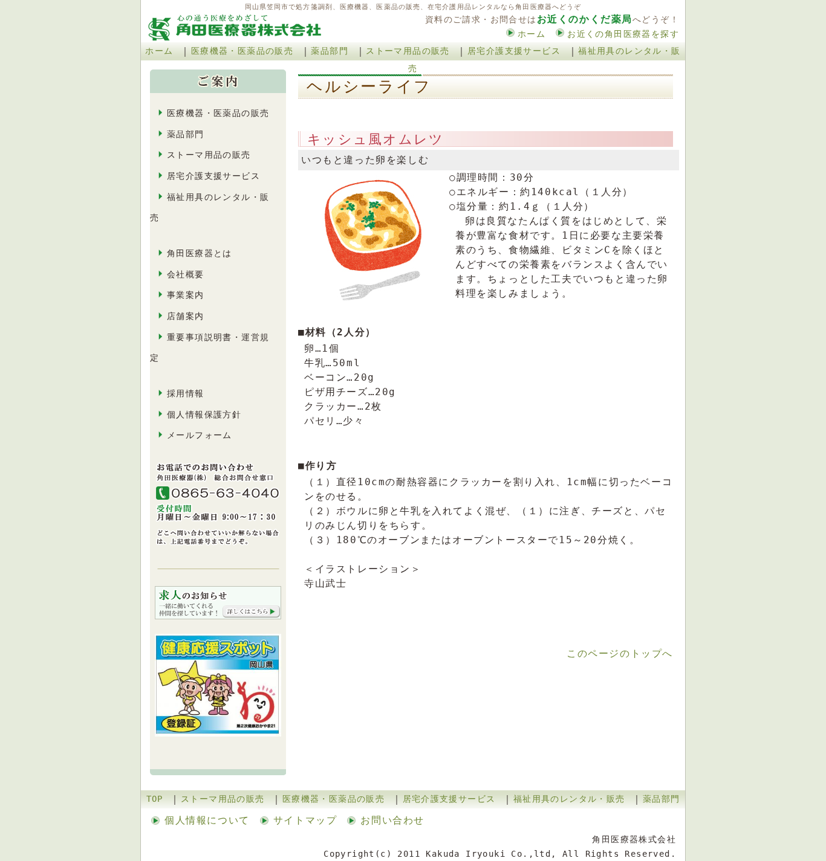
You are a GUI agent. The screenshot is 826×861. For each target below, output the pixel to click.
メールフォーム (199, 435)
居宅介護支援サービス (514, 51)
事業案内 (185, 295)
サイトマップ (305, 820)
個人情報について (207, 820)
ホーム (531, 34)
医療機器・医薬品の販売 (242, 51)
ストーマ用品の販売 (408, 51)
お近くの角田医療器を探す (623, 34)
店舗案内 (185, 316)
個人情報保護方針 (204, 414)
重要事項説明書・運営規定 (209, 347)
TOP (154, 799)
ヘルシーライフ (378, 86)
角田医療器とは (199, 253)
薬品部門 (329, 51)
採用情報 (185, 393)
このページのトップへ (620, 653)
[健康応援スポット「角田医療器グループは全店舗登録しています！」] (218, 630)
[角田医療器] (233, 9)
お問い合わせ (392, 820)
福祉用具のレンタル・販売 (209, 207)
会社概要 (185, 274)
